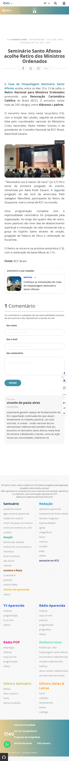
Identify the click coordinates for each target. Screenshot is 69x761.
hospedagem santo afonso (53, 652)
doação (8, 537)
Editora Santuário (17, 683)
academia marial (12, 508)
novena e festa (12, 570)
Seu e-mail (11, 339)
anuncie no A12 (49, 560)
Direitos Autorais (23, 743)
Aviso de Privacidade (24, 725)
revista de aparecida (16, 589)
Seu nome (11, 325)
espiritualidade (47, 522)
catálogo (43, 712)
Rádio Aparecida (52, 605)
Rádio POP (11, 642)
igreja (42, 527)
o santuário (9, 575)
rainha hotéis (10, 584)
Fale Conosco (44, 743)
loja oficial (8, 560)
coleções (43, 698)
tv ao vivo (8, 620)
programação (10, 615)
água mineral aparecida (16, 513)
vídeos (6, 594)
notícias (7, 565)
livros (6, 698)
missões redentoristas (51, 661)
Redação (46, 503)
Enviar (13, 382)
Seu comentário (14, 353)
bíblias (7, 688)
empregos (8, 647)
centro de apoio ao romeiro (18, 522)
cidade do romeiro (13, 518)
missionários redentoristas (53, 656)
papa (42, 550)
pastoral (7, 579)
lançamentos (46, 702)
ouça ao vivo (45, 615)
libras (42, 536)
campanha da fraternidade (53, 513)
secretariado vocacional (52, 675)
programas (45, 629)
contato (7, 532)
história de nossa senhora (17, 546)
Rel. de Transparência (25, 731)
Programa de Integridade (27, 737)
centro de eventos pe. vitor (17, 527)
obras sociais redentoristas (53, 670)
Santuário (11, 503)
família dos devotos (13, 542)
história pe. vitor (48, 647)
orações (43, 546)
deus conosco (10, 693)
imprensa (8, 551)
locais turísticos (11, 556)
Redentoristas (50, 642)
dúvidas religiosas (49, 518)
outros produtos (12, 702)
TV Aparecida (13, 605)
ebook (42, 707)
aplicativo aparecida (50, 508)
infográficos (45, 532)
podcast (43, 620)
